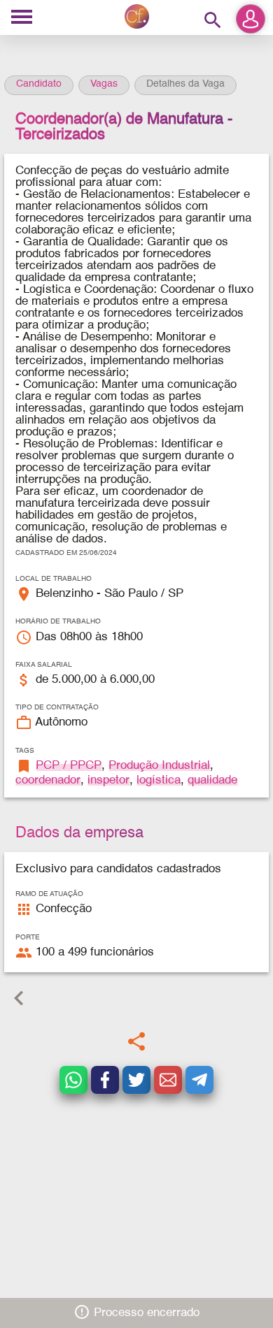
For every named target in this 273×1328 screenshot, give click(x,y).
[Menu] (21, 17)
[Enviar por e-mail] (168, 1080)
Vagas (104, 84)
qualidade (212, 780)
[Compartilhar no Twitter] (136, 1080)
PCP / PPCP (69, 766)
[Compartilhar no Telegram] (200, 1080)
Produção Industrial (159, 766)
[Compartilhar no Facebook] (105, 1080)
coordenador (47, 780)
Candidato (39, 84)
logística (158, 780)
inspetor (109, 780)
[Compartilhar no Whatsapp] (73, 1080)
